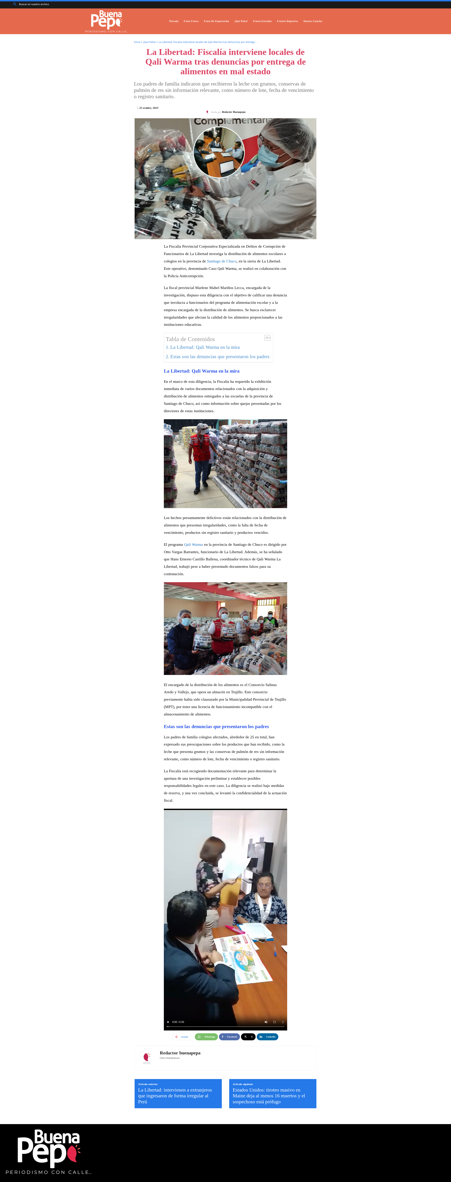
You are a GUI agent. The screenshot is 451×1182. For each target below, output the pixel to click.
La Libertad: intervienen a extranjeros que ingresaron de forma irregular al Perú (175, 1095)
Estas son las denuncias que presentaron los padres (220, 356)
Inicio (137, 42)
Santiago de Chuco (222, 261)
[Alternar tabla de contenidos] (266, 338)
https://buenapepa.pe (170, 1058)
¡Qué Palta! (149, 42)
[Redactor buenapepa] (208, 112)
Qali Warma (193, 544)
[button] (30, 4)
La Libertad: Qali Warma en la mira (205, 347)
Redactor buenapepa (234, 112)
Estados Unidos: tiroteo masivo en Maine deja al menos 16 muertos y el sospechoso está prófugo (269, 1095)
